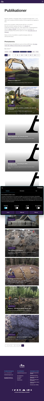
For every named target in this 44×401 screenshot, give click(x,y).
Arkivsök (26, 26)
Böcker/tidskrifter (16, 51)
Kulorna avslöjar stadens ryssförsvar (34, 382)
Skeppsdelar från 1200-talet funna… (34, 377)
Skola (33, 51)
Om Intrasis (19, 377)
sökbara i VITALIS (12, 29)
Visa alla (6, 51)
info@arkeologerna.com (8, 374)
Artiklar (10, 51)
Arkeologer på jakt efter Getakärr (34, 373)
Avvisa (8, 212)
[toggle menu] (42, 1)
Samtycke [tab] (7, 190)
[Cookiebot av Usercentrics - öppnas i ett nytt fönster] (38, 188)
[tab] (22, 55)
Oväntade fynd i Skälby (34, 384)
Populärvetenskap (23, 51)
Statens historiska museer (22, 392)
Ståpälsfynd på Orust (34, 375)
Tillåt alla (36, 212)
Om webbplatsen (20, 375)
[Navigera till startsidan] (22, 367)
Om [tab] (36, 190)
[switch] (16, 208)
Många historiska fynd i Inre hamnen (34, 380)
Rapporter (29, 51)
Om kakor (19, 378)
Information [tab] (22, 190)
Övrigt (37, 51)
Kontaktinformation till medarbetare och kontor (8, 378)
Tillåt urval (22, 212)
